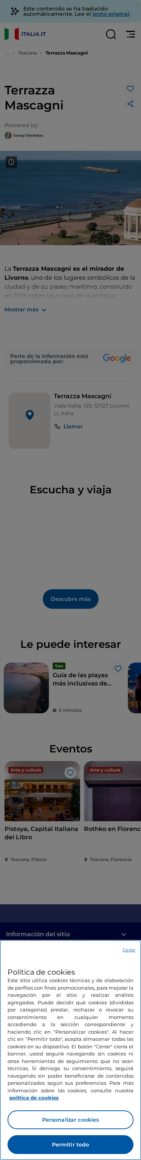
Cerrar (129, 949)
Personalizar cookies (70, 1119)
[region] (70, 1050)
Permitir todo (70, 1144)
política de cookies (34, 1098)
